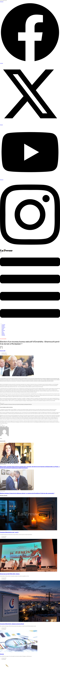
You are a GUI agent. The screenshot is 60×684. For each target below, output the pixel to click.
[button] (30, 287)
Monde (3, 332)
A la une (1, 338)
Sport (3, 329)
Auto (2, 331)
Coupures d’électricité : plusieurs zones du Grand (12, 624)
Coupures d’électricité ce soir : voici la (9, 532)
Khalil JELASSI (2, 350)
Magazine (3, 335)
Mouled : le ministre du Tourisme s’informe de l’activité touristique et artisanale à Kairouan (16, 404)
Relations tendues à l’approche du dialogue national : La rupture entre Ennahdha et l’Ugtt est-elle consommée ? (27, 493)
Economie (3, 327)
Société (3, 325)
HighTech (3, 330)
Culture (3, 328)
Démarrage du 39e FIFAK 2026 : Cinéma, (10, 574)
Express (2, 654)
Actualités (3, 324)
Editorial (3, 333)
